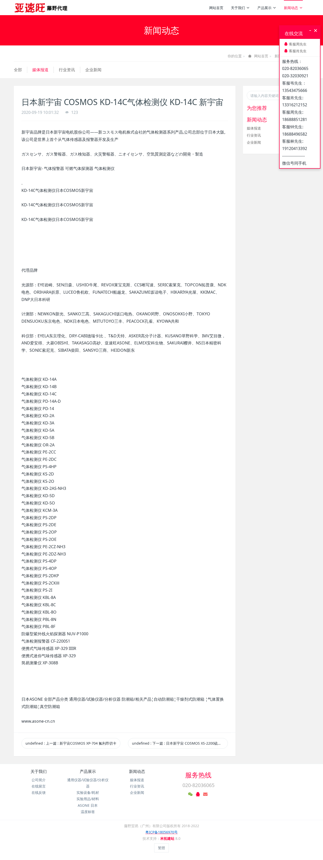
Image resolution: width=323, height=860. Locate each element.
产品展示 (264, 7)
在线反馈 (39, 792)
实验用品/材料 (87, 798)
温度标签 (88, 811)
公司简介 (39, 779)
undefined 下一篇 (180, 743)
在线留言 (39, 786)
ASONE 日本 (88, 805)
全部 (18, 69)
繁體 (161, 847)
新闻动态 (291, 7)
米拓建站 (167, 838)
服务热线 (198, 774)
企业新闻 (93, 69)
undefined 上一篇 (70, 743)
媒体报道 (40, 69)
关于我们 (238, 7)
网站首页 (216, 7)
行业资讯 (67, 69)
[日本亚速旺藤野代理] (41, 7)
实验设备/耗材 (87, 792)
